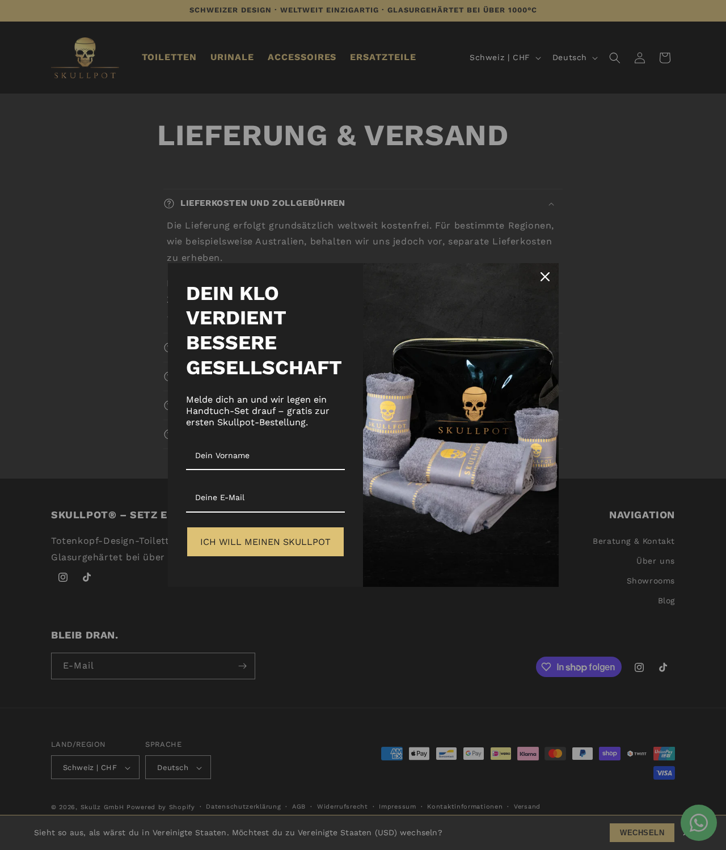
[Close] (545, 276)
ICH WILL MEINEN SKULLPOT (265, 541)
